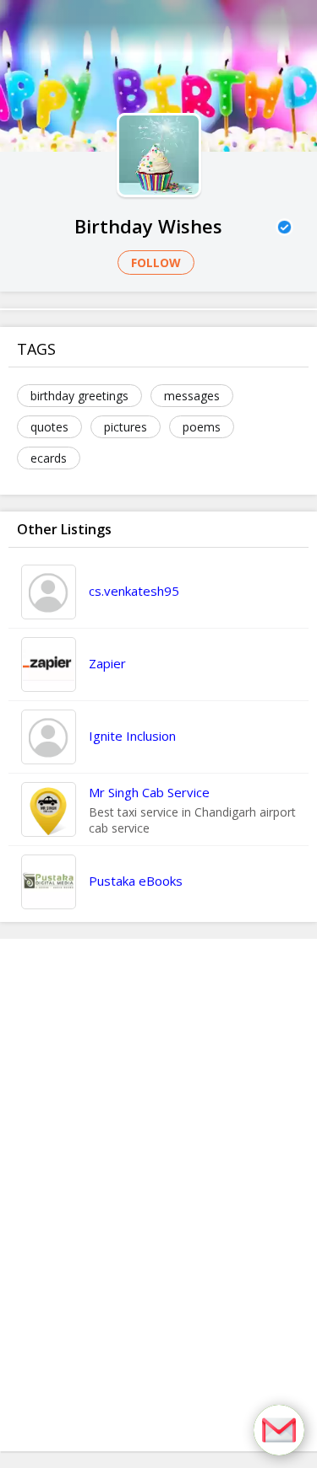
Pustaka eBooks (136, 880)
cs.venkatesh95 (134, 590)
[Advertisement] (159, 1195)
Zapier (107, 663)
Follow (156, 262)
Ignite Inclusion (132, 735)
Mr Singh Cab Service (149, 792)
